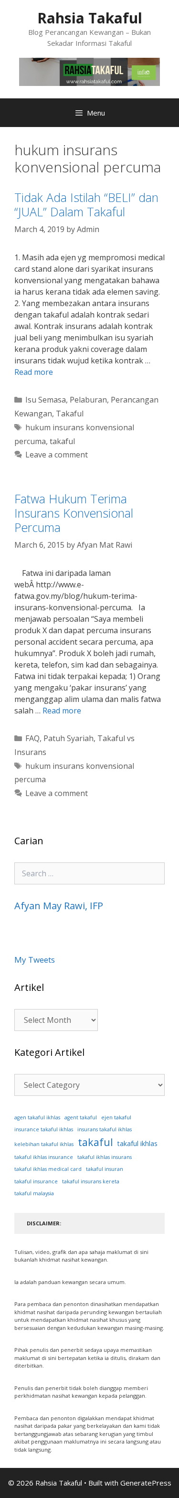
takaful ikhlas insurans (104, 1157)
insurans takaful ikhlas (104, 1129)
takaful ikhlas (137, 1143)
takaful (62, 441)
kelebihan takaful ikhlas (44, 1144)
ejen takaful (116, 1117)
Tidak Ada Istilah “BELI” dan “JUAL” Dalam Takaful (86, 204)
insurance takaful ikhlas (43, 1129)
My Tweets (34, 959)
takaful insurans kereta (90, 1181)
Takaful (70, 413)
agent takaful (80, 1117)
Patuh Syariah (68, 738)
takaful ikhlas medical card (48, 1169)
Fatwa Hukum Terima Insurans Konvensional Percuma (73, 512)
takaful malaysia (34, 1193)
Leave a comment (56, 454)
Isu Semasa (45, 399)
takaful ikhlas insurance (43, 1157)
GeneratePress (145, 1482)
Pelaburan (88, 399)
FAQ (32, 738)
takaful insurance (36, 1181)
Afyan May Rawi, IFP (58, 905)
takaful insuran (104, 1169)
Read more (33, 372)
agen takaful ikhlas (37, 1117)
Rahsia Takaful (89, 18)
